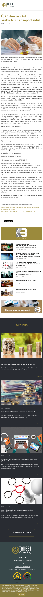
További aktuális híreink (21, 533)
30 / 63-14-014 (25, 566)
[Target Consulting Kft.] (8, 5)
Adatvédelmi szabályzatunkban (18, 591)
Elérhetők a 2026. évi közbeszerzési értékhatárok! (18, 364)
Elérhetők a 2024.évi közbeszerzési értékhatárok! (18, 412)
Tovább (39, 376)
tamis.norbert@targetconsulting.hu (24, 569)
